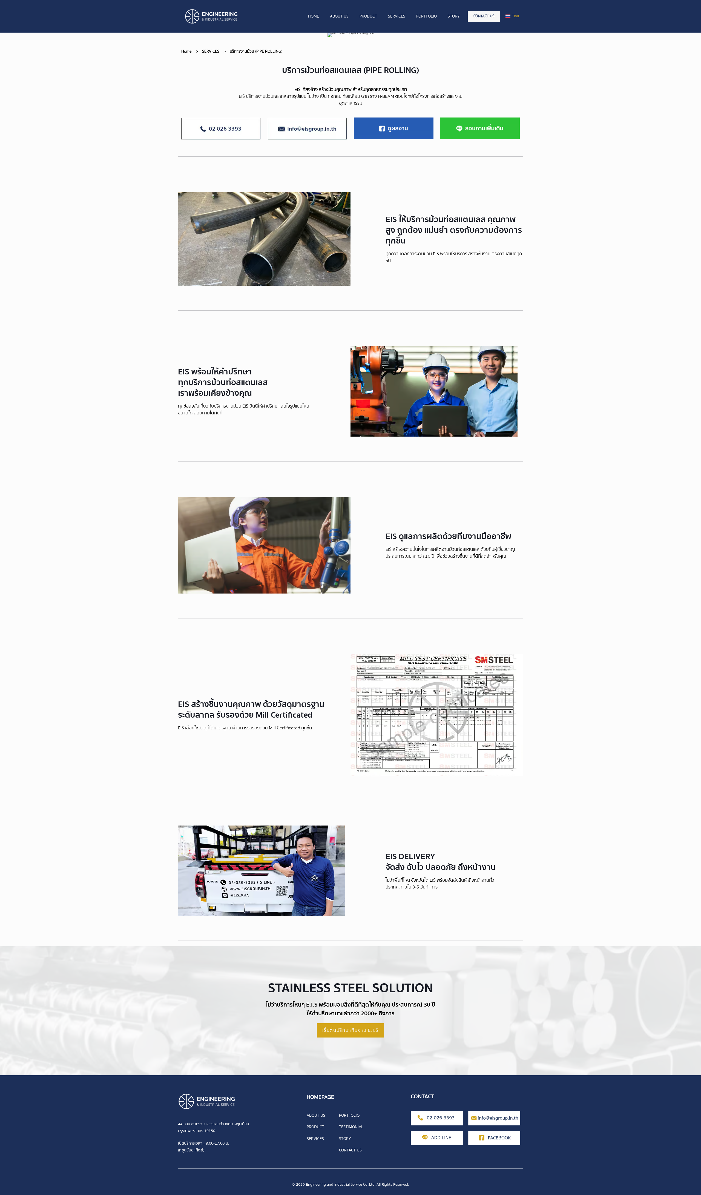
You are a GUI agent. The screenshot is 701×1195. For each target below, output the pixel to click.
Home (186, 51)
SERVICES (210, 51)
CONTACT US (350, 1150)
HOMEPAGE (320, 1097)
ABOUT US (316, 1115)
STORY (345, 1138)
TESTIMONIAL (351, 1127)
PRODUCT (315, 1127)
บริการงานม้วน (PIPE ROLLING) (256, 51)
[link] (221, 129)
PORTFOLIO (349, 1115)
